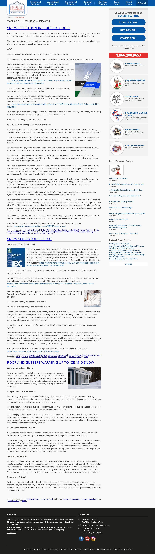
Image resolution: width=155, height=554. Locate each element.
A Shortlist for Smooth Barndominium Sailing (125, 190)
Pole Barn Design (32, 230)
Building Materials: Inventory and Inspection (125, 252)
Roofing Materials (61, 355)
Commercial (128, 38)
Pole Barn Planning (46, 230)
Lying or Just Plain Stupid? (118, 219)
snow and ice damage (80, 499)
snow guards (16, 233)
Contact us (27, 549)
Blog (34, 549)
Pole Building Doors (94, 355)
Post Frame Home (14, 231)
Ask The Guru (131, 96)
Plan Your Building (102, 3)
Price (133, 63)
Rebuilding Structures (77, 230)
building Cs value (22, 357)
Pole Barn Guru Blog (135, 80)
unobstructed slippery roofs (52, 231)
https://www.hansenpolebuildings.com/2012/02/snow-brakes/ (33, 351)
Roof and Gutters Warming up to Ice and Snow (50, 362)
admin (50, 233)
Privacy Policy (118, 549)
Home (9, 17)
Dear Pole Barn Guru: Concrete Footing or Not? (126, 184)
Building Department (46, 355)
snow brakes (26, 233)
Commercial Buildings (71, 3)
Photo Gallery (132, 129)
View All (128, 264)
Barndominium (27, 231)
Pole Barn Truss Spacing (118, 178)
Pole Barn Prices (65, 549)
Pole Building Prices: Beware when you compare (127, 213)
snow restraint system (71, 231)
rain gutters (67, 499)
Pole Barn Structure (61, 230)
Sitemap (128, 549)
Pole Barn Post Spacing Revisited (121, 202)
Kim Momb (62, 357)
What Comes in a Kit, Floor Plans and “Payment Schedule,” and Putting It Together (126, 247)
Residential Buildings (35, 3)
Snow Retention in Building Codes (38, 28)
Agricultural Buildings (53, 3)
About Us (42, 549)
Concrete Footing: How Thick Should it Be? (125, 196)
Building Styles (87, 3)
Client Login (129, 3)
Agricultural (128, 22)
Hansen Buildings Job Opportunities (97, 549)
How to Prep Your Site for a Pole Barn (123, 259)
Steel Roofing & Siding (77, 355)
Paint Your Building (135, 146)
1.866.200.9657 (128, 55)
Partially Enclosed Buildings (119, 244)
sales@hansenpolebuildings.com (97, 525)
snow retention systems (38, 357)
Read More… (11, 533)
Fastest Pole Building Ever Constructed (123, 233)
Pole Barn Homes (92, 230)
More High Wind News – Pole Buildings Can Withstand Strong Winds (125, 226)
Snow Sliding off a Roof (29, 238)
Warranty (77, 549)
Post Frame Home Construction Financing (124, 250)
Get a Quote (117, 3)
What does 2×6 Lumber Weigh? (120, 208)
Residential (128, 30)
